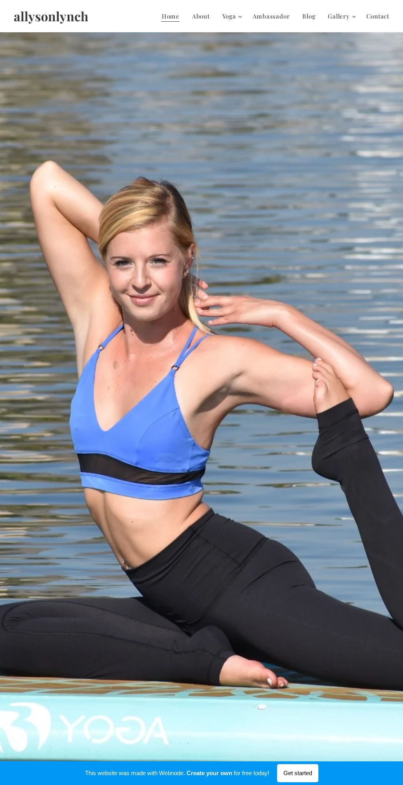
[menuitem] (173, 16)
